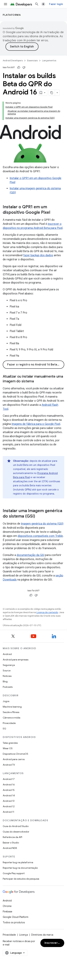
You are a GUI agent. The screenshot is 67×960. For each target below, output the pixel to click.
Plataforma (12, 14)
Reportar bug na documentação (20, 867)
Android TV (9, 764)
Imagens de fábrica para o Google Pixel (36, 424)
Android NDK (10, 848)
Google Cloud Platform (15, 917)
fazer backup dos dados (38, 255)
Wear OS (8, 748)
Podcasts (8, 686)
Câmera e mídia (11, 717)
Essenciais (32, 60)
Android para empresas (15, 659)
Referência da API (12, 837)
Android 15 (9, 790)
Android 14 (9, 795)
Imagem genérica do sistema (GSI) (42, 523)
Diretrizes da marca (42, 934)
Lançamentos (49, 60)
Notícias (7, 675)
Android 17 (9, 779)
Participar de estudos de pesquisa (21, 878)
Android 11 (8, 811)
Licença (23, 934)
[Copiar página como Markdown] (52, 93)
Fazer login (56, 4)
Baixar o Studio (11, 842)
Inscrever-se (53, 943)
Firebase (7, 911)
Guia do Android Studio (16, 826)
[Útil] (18, 67)
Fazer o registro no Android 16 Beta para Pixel (35, 364)
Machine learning (12, 706)
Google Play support (14, 873)
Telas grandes (10, 742)
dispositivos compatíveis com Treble (40, 536)
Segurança (9, 665)
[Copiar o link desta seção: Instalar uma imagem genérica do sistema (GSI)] (38, 516)
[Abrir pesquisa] (37, 4)
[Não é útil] (23, 67)
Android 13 (8, 800)
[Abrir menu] (5, 4)
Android (7, 654)
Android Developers (13, 60)
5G (4, 728)
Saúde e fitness (11, 712)
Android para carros (14, 759)
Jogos (6, 701)
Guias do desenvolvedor (16, 831)
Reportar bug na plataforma (18, 862)
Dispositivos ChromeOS (15, 753)
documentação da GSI (30, 555)
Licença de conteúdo (47, 612)
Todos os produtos (14, 922)
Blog (5, 681)
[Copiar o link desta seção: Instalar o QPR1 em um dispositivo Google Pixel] (53, 212)
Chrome (7, 906)
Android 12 (9, 806)
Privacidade (9, 723)
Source (6, 670)
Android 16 (9, 784)
